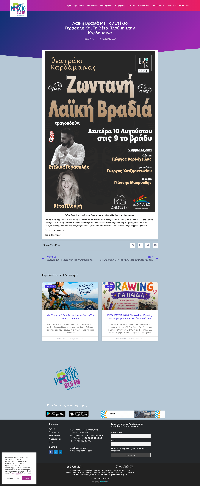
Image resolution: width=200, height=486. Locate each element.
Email (113, 440)
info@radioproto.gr (78, 448)
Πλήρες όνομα (116, 432)
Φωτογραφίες (106, 5)
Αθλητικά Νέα (158, 5)
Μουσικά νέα (143, 5)
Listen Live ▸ (184, 5)
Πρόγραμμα (79, 5)
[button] (132, 245)
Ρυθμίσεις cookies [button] (13, 478)
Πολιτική (131, 5)
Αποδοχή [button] (26, 478)
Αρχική (68, 5)
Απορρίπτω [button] (27, 474)
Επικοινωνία (92, 5)
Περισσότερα (17, 474)
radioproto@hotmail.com (81, 451)
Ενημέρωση (120, 5)
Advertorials (171, 5)
